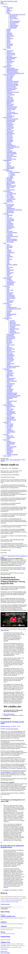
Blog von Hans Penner (15, 459)
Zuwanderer (6, 169)
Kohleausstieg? (10, 101)
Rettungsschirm (10, 418)
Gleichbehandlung (11, 282)
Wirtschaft (6, 213)
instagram (15, 899)
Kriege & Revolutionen (12, 728)
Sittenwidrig (9, 138)
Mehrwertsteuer (10, 212)
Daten (8, 11)
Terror (8, 188)
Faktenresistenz (10, 126)
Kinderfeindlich (10, 100)
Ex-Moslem (12, 175)
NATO (8, 433)
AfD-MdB (12, 320)
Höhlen (8, 445)
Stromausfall (9, 141)
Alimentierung (10, 177)
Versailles (9, 387)
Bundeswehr (10, 80)
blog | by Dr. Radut (5, 952)
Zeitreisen (9, 453)
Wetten (11, 176)
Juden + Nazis (10, 290)
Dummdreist (9, 125)
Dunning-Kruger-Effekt (12, 236)
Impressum (9, 10)
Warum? (9, 31)
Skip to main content (5, 1)
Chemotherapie (10, 284)
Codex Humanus (11, 68)
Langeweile (9, 259)
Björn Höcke (13, 323)
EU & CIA (9, 310)
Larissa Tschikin (13, 26)
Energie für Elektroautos (12, 84)
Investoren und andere (12, 232)
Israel (8, 288)
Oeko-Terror (9, 136)
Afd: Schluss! (10, 77)
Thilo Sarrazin (10, 358)
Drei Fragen (9, 195)
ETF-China (9, 217)
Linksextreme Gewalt (12, 401)
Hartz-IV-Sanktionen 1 (12, 239)
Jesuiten (8, 312)
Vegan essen (9, 62)
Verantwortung (10, 272)
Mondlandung (10, 447)
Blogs (7, 459)
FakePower (9, 90)
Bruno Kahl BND (11, 336)
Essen (5, 49)
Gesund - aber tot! (11, 54)
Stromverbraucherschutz (9, 74)
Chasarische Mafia (11, 199)
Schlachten (9, 60)
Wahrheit (9, 48)
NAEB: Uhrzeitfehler (12, 153)
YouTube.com (3, 901)
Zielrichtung (9, 34)
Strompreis (9, 157)
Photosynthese (10, 155)
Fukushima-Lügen (11, 120)
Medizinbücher (7, 66)
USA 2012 (9, 427)
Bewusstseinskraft (11, 442)
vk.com (16, 901)
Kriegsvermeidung (11, 431)
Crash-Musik (10, 235)
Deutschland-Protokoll (12, 397)
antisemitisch (10, 302)
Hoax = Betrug (10, 196)
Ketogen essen (10, 50)
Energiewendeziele (11, 86)
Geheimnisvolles (10, 252)
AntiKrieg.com (7, 422)
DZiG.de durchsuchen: (6, 907)
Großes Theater (10, 373)
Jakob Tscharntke (11, 181)
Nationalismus (10, 292)
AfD (8, 319)
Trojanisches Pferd (11, 378)
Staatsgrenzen (10, 357)
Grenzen (9, 96)
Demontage (9, 122)
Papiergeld (9, 228)
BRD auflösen (10, 375)
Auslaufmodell (10, 335)
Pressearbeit (9, 410)
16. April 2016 (10, 197)
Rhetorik (9, 407)
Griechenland (10, 223)
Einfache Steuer (10, 204)
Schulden (9, 221)
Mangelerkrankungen (12, 57)
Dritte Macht (10, 398)
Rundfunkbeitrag (8, 160)
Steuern (5, 203)
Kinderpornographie (11, 419)
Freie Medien (10, 44)
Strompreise (9, 144)
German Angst (10, 128)
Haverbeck (9, 340)
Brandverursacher (11, 121)
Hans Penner (13, 23)
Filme (5, 243)
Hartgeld (9, 237)
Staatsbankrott (10, 225)
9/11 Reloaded (7, 191)
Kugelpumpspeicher (11, 152)
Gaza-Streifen (10, 425)
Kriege (8, 258)
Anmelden (6, 715)
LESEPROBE (3, 945)
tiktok (11, 899)
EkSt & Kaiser (10, 211)
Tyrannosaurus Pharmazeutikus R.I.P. (15, 73)
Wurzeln (9, 438)
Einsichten (9, 52)
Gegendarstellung (11, 411)
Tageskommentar (5, 630)
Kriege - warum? (11, 344)
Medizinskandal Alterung (12, 69)
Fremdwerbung (5, 936)
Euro (8, 229)
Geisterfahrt (9, 93)
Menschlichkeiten (11, 133)
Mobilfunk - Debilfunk (12, 264)
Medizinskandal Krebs (12, 70)
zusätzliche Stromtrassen (12, 113)
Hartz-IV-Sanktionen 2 (12, 240)
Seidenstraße (10, 215)
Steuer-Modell (10, 205)
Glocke (8, 42)
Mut (8, 266)
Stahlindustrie (10, 105)
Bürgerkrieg (9, 179)
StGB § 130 (9, 352)
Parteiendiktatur (10, 168)
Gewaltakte (12, 327)
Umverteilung (10, 361)
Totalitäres (9, 279)
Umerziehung (13, 331)
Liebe (8, 262)
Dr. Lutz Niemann (14, 18)
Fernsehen (9, 250)
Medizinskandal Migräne (12, 72)
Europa (8, 39)
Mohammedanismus (14, 328)
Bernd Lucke (13, 322)
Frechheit (9, 165)
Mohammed (9, 171)
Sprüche (8, 46)
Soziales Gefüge (10, 187)
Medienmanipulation (11, 314)
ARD (8, 164)
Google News (10, 137)
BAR (8, 161)
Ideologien (9, 129)
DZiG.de (6, 6)
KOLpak (3, 932)
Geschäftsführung (11, 383)
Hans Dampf (10, 45)
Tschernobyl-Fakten (11, 159)
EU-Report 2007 (10, 295)
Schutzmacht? (10, 450)
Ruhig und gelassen (11, 185)
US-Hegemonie (10, 359)
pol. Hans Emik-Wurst (15, 21)
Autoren (8, 13)
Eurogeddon (9, 391)
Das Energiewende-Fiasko (13, 81)
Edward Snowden (11, 338)
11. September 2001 (11, 193)
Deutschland (6, 369)
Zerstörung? (9, 374)
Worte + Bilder (10, 409)
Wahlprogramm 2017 (15, 332)
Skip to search (14, 1)
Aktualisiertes (10, 7)
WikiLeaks (9, 414)
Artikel (8, 9)
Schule (8, 271)
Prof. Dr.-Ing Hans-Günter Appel (17, 14)
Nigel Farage (10, 267)
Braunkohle (9, 78)
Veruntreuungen (10, 363)
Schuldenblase (10, 389)
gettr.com (13, 901)
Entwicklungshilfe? (11, 89)
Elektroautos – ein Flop (12, 82)
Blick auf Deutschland (15, 324)
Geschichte (9, 371)
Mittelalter (9, 102)
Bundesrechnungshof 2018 (13, 147)
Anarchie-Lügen (10, 334)
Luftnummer (9, 132)
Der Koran (12, 173)
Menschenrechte (7, 278)
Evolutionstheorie (11, 443)
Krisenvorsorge (10, 130)
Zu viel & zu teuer (11, 112)
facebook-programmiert (12, 454)
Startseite (3, 459)
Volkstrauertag (10, 430)
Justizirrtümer (10, 256)
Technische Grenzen (11, 108)
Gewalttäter (9, 180)
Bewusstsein (9, 245)
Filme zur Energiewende (12, 118)
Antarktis (9, 441)
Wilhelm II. (9, 403)
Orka (11, 19)
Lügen (8, 263)
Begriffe (8, 30)
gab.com (8, 901)
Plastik (8, 268)
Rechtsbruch (9, 231)
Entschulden (9, 390)
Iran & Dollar (10, 426)
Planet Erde (6, 439)
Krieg (8, 291)
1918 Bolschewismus (12, 307)
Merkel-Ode (9, 134)
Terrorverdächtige (11, 296)
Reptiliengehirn (10, 270)
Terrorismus (9, 294)
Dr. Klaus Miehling (14, 22)
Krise (8, 399)
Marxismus (9, 347)
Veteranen (9, 429)
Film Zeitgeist (10, 224)
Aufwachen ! (10, 192)
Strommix (9, 142)
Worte (8, 275)
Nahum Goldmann (11, 298)
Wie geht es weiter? (11, 367)
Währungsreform (11, 227)
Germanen (6, 434)
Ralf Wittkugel (13, 27)
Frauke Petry (13, 326)
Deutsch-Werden (10, 437)
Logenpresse (7, 303)
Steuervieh (9, 207)
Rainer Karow (13, 17)
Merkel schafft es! (11, 183)
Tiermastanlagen (10, 61)
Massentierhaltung (11, 58)
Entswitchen (9, 247)
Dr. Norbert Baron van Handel (14, 308)
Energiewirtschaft (8, 117)
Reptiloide (9, 449)
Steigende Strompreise (12, 106)
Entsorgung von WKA (12, 88)
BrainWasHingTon (11, 413)
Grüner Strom (10, 98)
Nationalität (9, 33)
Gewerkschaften (10, 94)
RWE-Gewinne (10, 104)
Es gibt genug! (10, 148)
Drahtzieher (9, 200)
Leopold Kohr (10, 379)
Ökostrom (9, 114)
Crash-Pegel (9, 233)
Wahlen (8, 365)
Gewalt (8, 254)
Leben (8, 260)
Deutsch (8, 37)
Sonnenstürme (10, 140)
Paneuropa (9, 315)
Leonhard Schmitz (14, 25)
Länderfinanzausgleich (12, 393)
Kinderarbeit (9, 151)
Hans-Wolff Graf (14, 15)
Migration (9, 184)
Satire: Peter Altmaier (12, 156)
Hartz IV (9, 421)
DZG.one (8, 899)
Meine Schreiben (11, 167)
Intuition (9, 255)
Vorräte (8, 64)
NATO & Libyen (11, 351)
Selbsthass (12, 330)
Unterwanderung (11, 189)
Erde (8, 248)
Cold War (9, 415)
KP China (9, 343)
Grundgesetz (7, 286)
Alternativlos (10, 385)
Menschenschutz (10, 348)
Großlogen (9, 304)
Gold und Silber (10, 220)
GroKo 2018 (10, 97)
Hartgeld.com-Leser (5, 726)
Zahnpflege (9, 65)
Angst (8, 244)
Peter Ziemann (10, 241)
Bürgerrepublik (10, 35)
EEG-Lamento (10, 76)
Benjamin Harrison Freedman (14, 395)
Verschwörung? (10, 300)
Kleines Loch (10, 201)
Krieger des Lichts (11, 406)
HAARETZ (9, 339)
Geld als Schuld (10, 219)
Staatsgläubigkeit (11, 355)
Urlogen (8, 306)
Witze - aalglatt (7, 455)
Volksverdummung (11, 145)
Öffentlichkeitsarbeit (8, 405)
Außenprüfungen (11, 208)
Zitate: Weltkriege (11, 417)
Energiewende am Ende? (12, 85)
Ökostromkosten (10, 116)
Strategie (9, 29)
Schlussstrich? (10, 38)
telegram (20, 899)
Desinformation (10, 124)
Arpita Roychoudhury (15, 172)
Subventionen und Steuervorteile (14, 209)
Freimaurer (9, 311)
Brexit (8, 316)
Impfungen (9, 56)
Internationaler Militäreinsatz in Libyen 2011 (11, 565)
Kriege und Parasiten (11, 446)
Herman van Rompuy (12, 381)
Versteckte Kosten (11, 109)
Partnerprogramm (4, 948)
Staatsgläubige (10, 354)
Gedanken (9, 251)
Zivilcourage (10, 276)
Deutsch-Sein (10, 435)
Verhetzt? (9, 402)
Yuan (8, 216)
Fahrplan (9, 41)
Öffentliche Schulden (12, 394)
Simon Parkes (10, 451)
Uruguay (9, 362)
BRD (8, 377)
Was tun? (9, 110)
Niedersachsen (10, 283)
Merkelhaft (9, 386)
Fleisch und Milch (11, 53)
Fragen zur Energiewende (13, 92)
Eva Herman (10, 280)
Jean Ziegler (9, 342)
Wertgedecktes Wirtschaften (13, 366)
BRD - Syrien (10, 423)
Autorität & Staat (8, 318)
